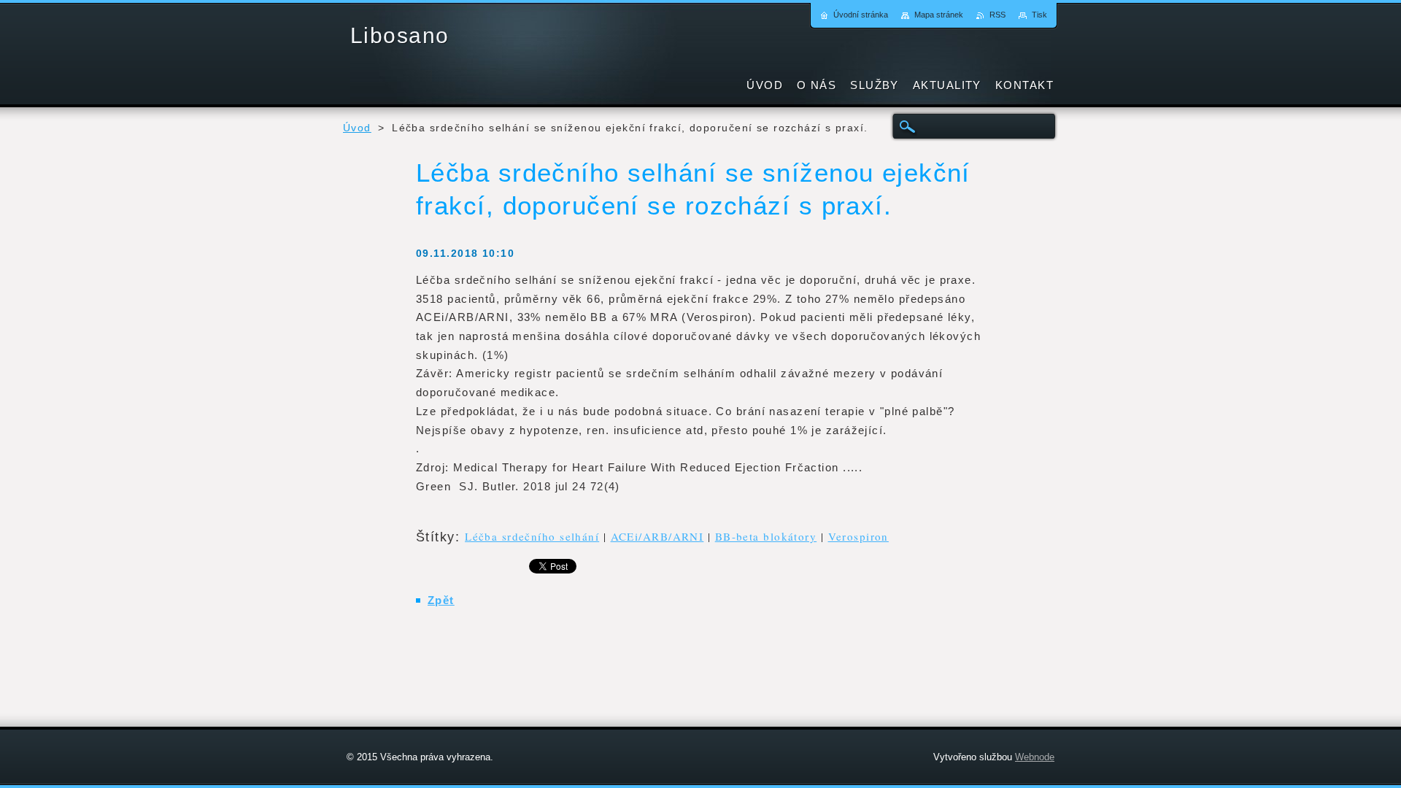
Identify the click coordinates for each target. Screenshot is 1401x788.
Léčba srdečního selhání (532, 536)
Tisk (1039, 14)
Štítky (435, 537)
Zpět (441, 600)
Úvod (357, 128)
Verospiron (858, 536)
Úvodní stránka (860, 14)
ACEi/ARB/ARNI (657, 536)
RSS (997, 14)
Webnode (1034, 757)
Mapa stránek (938, 14)
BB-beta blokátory (766, 536)
